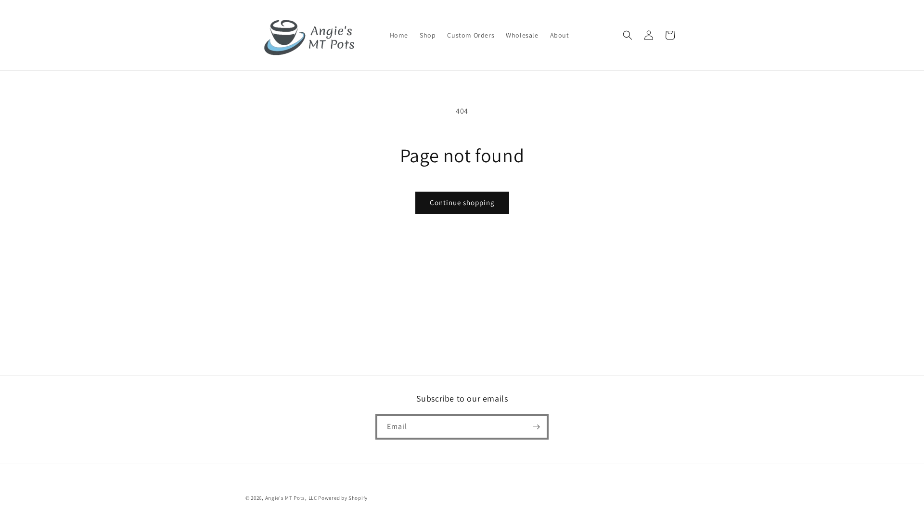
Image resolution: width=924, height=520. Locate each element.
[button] (627, 35)
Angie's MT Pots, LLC (291, 497)
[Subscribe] (536, 427)
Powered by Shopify (343, 497)
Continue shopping (462, 202)
